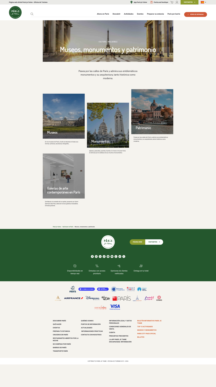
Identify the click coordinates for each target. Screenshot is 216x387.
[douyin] (116, 256)
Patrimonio (143, 127)
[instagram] (96, 256)
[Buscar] (32, 14)
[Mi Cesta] (171, 2)
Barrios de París (59, 347)
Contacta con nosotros (91, 335)
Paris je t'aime (57, 226)
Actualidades (86, 328)
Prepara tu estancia (61, 331)
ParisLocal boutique (161, 2)
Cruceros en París (60, 335)
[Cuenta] (177, 2)
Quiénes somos (87, 321)
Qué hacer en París (68, 226)
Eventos (56, 328)
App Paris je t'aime (140, 2)
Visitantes (152, 242)
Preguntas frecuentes (118, 336)
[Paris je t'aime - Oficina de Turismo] (15, 12)
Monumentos (100, 141)
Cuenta (112, 332)
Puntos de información (91, 324)
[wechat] (112, 256)
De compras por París (62, 344)
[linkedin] (100, 256)
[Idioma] (204, 2)
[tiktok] (104, 256)
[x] (123, 256)
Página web (137, 242)
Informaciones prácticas (92, 331)
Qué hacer (57, 324)
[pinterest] (108, 256)
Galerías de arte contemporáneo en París (63, 190)
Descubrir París (59, 321)
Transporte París (60, 351)
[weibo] (119, 256)
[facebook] (92, 256)
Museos (52, 132)
